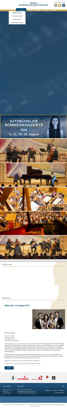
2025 (3, 17)
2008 (3, 45)
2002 (3, 54)
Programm (21, 10)
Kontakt (54, 10)
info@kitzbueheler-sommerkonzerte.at (26, 391)
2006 (3, 48)
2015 (3, 33)
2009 (3, 43)
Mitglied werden (17, 13)
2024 (3, 19)
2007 (3, 46)
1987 (3, 78)
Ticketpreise (5, 97)
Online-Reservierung (17, 22)
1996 (3, 64)
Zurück (9, 368)
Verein (46, 10)
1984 (3, 83)
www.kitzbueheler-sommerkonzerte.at (26, 393)
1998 (3, 61)
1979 (3, 91)
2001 (3, 56)
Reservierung (17, 19)
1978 (3, 93)
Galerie (38, 10)
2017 (3, 30)
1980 (3, 90)
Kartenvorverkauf (17, 16)
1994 (3, 67)
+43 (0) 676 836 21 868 (59, 2)
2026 (3, 16)
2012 (3, 38)
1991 (3, 72)
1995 (3, 65)
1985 (3, 81)
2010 (3, 42)
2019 (3, 27)
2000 (3, 58)
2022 (3, 22)
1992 (3, 70)
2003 (3, 53)
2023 (3, 21)
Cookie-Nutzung (61, 404)
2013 (3, 37)
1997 (3, 62)
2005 (3, 49)
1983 (3, 85)
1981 (3, 88)
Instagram (6, 298)
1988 (3, 77)
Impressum (61, 390)
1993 (3, 69)
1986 (3, 80)
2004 (3, 51)
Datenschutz (48, 390)
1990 (3, 74)
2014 (3, 35)
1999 (3, 59)
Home (12, 10)
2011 (3, 40)
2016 (3, 32)
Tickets (30, 10)
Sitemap (55, 390)
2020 (3, 25)
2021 (3, 24)
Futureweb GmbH (59, 392)
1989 (3, 75)
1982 (3, 86)
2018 (3, 29)
